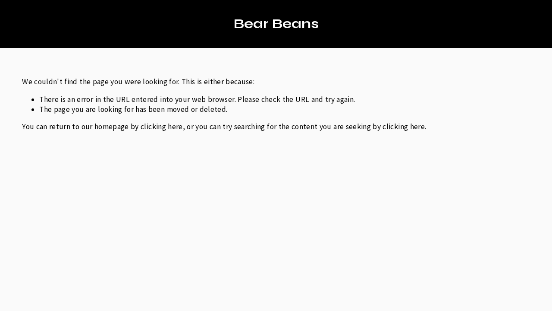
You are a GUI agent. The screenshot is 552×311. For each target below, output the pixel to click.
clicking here (162, 126)
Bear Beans (276, 24)
